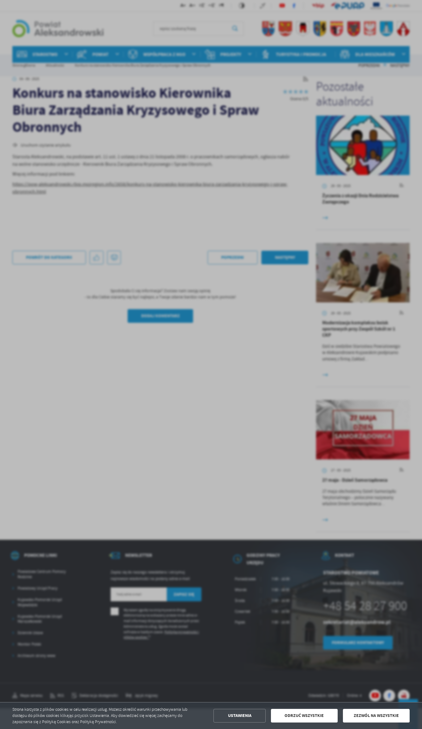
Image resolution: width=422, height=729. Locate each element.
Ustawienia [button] (239, 715)
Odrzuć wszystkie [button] (304, 715)
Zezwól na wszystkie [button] (376, 715)
